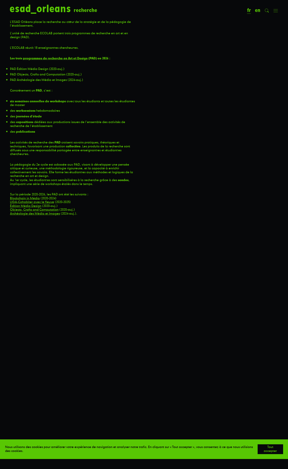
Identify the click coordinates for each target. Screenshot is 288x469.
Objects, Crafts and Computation (34, 210)
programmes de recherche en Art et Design (55, 58)
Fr (249, 10)
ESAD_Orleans (41, 8)
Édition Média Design (25, 206)
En (257, 10)
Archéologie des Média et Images (35, 214)
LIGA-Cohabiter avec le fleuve (32, 202)
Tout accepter (270, 449)
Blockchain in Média (25, 198)
